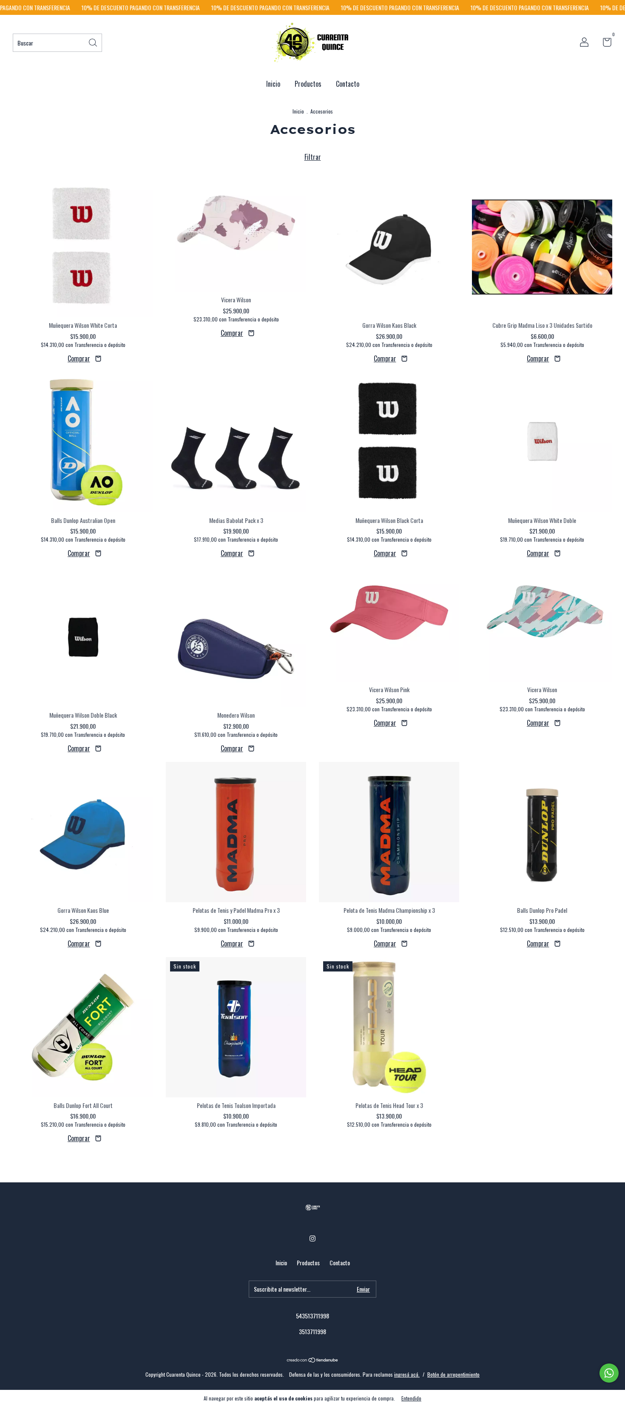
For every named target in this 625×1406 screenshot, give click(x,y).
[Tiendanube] (312, 1360)
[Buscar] (93, 42)
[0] (604, 43)
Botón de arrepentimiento (453, 1374)
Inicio (273, 84)
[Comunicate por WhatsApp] (609, 1373)
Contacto (347, 84)
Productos (308, 84)
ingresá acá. (407, 1374)
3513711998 (312, 1331)
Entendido (411, 1398)
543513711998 (312, 1315)
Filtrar (312, 157)
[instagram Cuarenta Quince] (312, 1238)
